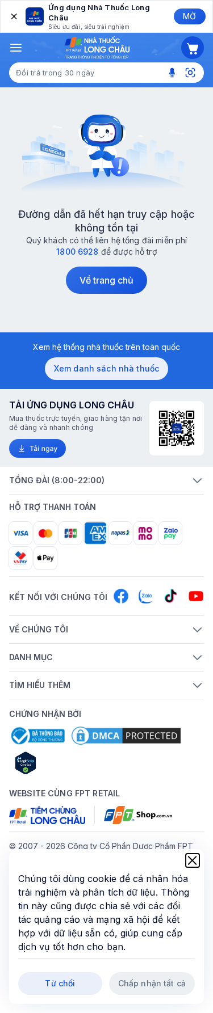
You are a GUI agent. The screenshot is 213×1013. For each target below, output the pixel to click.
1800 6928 (77, 251)
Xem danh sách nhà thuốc (106, 368)
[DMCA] (126, 735)
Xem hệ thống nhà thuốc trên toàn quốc (106, 347)
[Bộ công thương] (37, 735)
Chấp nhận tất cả (152, 983)
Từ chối (60, 983)
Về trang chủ (107, 280)
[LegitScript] (66, 763)
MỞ (189, 16)
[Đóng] (13, 16)
